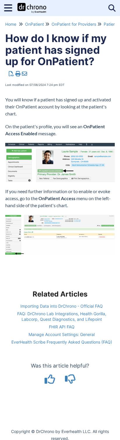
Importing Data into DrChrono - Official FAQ (61, 306)
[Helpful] (50, 381)
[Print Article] (18, 74)
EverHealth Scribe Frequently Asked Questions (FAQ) (61, 341)
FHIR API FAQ (62, 326)
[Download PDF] (11, 74)
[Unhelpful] (70, 381)
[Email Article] (24, 74)
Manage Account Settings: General (62, 334)
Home (10, 24)
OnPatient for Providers (74, 24)
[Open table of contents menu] (10, 7)
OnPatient (34, 24)
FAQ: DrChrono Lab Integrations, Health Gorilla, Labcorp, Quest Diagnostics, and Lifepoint (61, 316)
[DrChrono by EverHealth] (31, 5)
